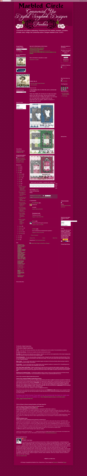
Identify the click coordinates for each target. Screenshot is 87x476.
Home (43, 238)
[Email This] (45, 195)
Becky (33, 221)
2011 (19, 172)
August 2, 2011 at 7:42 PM (37, 224)
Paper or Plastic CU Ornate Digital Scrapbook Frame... (22, 221)
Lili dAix (34, 228)
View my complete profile (21, 455)
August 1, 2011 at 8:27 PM (37, 216)
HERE (37, 189)
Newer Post (32, 238)
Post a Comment (34, 235)
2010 (19, 170)
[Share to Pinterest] (50, 195)
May (20, 181)
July (20, 185)
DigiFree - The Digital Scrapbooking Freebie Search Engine (21, 272)
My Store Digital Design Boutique (38, 83)
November (21, 231)
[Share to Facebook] (49, 195)
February (21, 176)
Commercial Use (36, 197)
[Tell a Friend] (64, 81)
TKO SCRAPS (34, 84)
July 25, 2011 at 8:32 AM (37, 209)
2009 (19, 168)
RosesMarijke (35, 202)
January (20, 174)
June (20, 183)
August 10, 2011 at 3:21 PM (38, 232)
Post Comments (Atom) (40, 240)
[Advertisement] (39, 70)
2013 (19, 237)
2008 (19, 167)
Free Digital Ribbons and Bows (45, 197)
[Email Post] (43, 195)
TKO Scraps (64, 95)
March (20, 177)
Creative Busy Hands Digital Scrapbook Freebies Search (21, 262)
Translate (21, 51)
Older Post (55, 238)
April (20, 179)
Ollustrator (55, 462)
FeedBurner (65, 61)
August (20, 226)
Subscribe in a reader (34, 59)
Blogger (64, 462)
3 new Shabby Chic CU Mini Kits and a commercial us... (22, 215)
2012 (19, 235)
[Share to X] (47, 195)
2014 (19, 239)
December (21, 233)
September (21, 228)
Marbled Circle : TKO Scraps (21, 276)
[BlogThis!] (46, 195)
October (20, 229)
